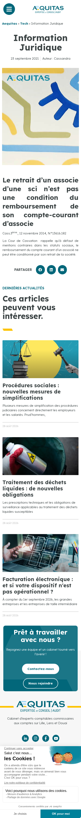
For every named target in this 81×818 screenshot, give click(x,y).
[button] (40, 269)
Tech (24, 23)
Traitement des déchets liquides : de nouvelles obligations (34, 488)
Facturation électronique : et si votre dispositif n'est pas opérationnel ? (37, 585)
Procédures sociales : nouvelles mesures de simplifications (31, 391)
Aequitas (9, 23)
